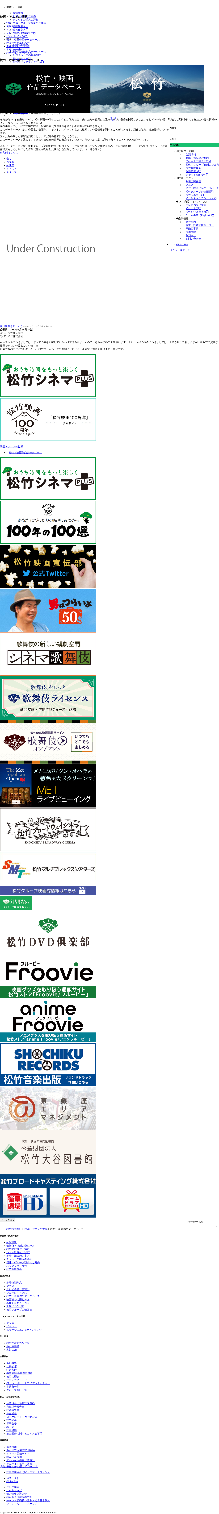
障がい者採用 (14, 1457)
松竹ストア (192, 208)
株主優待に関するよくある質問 (24, 1433)
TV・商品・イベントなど (192, 201)
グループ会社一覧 (16, 1390)
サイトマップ (14, 1490)
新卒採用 (11, 1447)
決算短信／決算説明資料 (20, 1403)
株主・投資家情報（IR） (200, 225)
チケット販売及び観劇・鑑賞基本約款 (28, 1500)
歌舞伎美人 (19, 29)
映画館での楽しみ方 (17, 43)
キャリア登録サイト (17, 1453)
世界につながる (15, 49)
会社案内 (191, 221)
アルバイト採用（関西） (20, 1463)
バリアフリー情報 (16, 1265)
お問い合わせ (193, 238)
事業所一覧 (12, 1386)
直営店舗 (11, 1349)
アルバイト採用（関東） (20, 1460)
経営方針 (11, 1369)
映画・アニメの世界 (11, 446)
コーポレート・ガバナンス (21, 1416)
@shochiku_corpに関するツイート (19, 1466)
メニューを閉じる (180, 250)
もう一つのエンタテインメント (24, 1329)
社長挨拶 (11, 1366)
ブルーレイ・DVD (17, 36)
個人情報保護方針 (16, 1493)
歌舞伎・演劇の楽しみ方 (20, 1245)
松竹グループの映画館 (25, 55)
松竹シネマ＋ (193, 195)
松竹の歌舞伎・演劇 (17, 1249)
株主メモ (11, 1427)
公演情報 (18, 13)
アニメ (189, 184)
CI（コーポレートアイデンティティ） (28, 1383)
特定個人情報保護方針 (19, 1497)
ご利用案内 (12, 1487)
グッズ (10, 1323)
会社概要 (11, 1363)
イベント (11, 1326)
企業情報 (183, 218)
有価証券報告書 (15, 1406)
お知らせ (191, 235)
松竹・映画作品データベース (202, 188)
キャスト (11, 168)
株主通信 (11, 1413)
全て (9, 158)
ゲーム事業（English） (198, 215)
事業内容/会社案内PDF (19, 1373)
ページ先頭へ (7, 1220)
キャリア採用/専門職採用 (20, 1450)
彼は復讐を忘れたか (26, 326)
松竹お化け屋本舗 (196, 211)
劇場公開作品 (193, 181)
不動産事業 (192, 228)
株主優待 (11, 1430)
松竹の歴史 (12, 1376)
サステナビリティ (16, 1380)
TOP (8, 23)
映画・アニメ (186, 178)
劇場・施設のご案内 (197, 158)
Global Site (182, 244)
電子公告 (11, 1423)
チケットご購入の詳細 (25, 19)
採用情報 (191, 232)
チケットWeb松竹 (196, 174)
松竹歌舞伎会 (193, 168)
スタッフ (11, 172)
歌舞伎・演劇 (186, 151)
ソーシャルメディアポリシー (23, 1503)
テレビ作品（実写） (197, 205)
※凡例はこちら (9, 152)
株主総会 (11, 1420)
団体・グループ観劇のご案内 (29, 23)
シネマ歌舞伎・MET (18, 1252)
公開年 (10, 165)
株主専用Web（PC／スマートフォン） (28, 1472)
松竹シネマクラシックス (200, 198)
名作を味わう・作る (17, 46)
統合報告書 (12, 1410)
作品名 (10, 162)
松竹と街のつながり (17, 1343)
